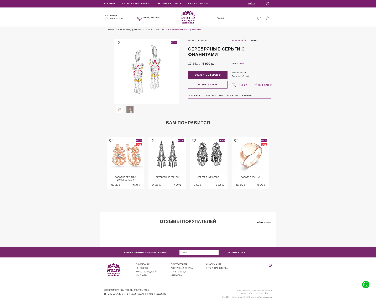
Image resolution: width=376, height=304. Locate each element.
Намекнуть (243, 85)
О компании (143, 264)
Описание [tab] (194, 95)
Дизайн (148, 29)
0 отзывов (252, 40)
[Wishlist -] (259, 19)
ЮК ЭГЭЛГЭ (142, 268)
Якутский (159, 29)
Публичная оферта (217, 268)
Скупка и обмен (198, 3)
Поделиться (265, 85)
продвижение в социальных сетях (253, 290)
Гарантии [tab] (232, 95)
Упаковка (176, 275)
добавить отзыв (264, 222)
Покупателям (179, 264)
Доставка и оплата (169, 3)
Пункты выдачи (179, 272)
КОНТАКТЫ (141, 275)
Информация (213, 264)
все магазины (116, 18)
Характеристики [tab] (213, 95)
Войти (252, 3)
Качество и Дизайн (146, 272)
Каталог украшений (135, 3)
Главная (109, 3)
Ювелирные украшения (129, 29)
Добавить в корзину (208, 75)
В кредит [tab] (247, 95)
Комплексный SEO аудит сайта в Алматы (252, 297)
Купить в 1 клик (208, 85)
